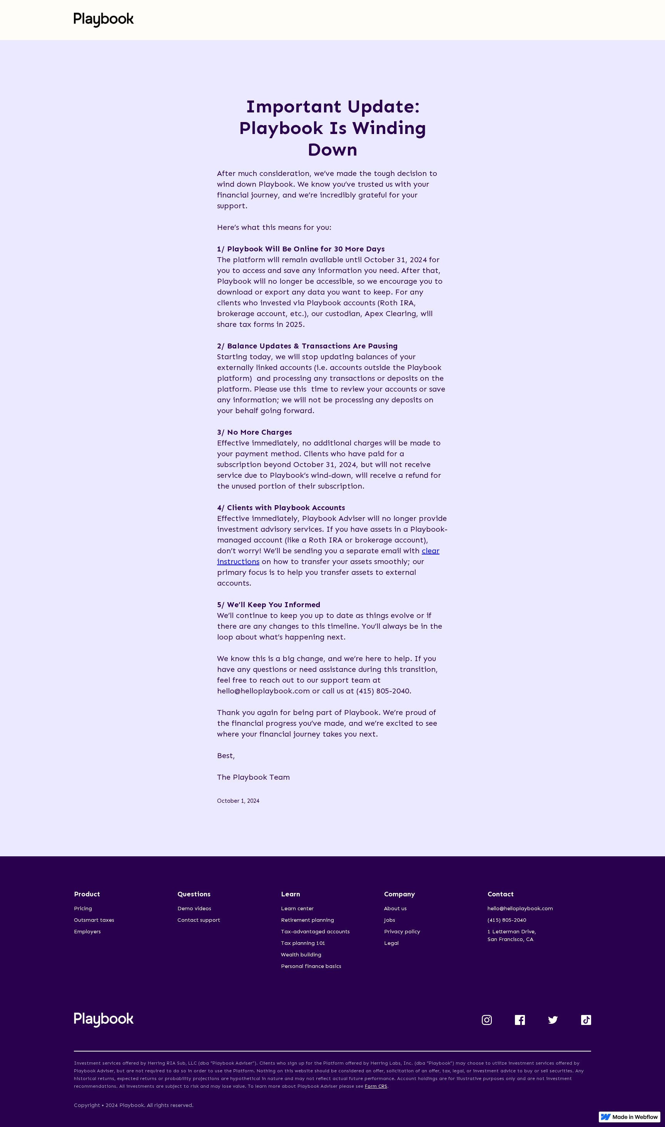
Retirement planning (307, 920)
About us (395, 908)
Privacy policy (402, 931)
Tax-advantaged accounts (315, 931)
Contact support (198, 920)
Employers (87, 931)
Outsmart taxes (94, 920)
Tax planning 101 (303, 943)
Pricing (83, 908)
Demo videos (194, 908)
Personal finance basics (311, 966)
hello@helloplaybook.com (520, 908)
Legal (391, 943)
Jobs (389, 920)
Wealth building (301, 954)
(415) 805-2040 (507, 920)
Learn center (297, 908)
